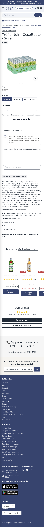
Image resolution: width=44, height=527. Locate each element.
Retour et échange (9, 447)
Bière (16, 25)
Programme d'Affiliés (10, 431)
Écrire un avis (21, 320)
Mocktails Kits (7, 412)
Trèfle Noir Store (9, 31)
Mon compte (7, 460)
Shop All (5, 388)
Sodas (4, 404)
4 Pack (17, 99)
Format (5, 95)
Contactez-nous (8, 439)
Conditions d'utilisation (10, 452)
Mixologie (5, 401)
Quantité (6, 106)
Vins (3, 391)
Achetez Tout (28, 249)
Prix (3, 87)
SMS (3, 457)
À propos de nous (8, 449)
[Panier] (40, 8)
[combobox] (22, 15)
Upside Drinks (7, 25)
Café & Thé (6, 409)
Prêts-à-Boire (7, 399)
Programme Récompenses (12, 433)
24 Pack (6, 99)
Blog (4, 417)
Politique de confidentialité (12, 455)
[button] (9, 279)
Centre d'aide (7, 436)
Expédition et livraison (10, 444)
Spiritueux (6, 393)
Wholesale (6, 420)
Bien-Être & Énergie (10, 407)
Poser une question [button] (22, 325)
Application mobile (9, 441)
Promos (5, 383)
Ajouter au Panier (11, 291)
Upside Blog (6, 428)
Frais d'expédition (8, 115)
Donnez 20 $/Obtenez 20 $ (12, 415)
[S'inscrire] (37, 369)
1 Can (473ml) (29, 99)
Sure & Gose (24, 25)
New (3, 385)
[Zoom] (35, 78)
